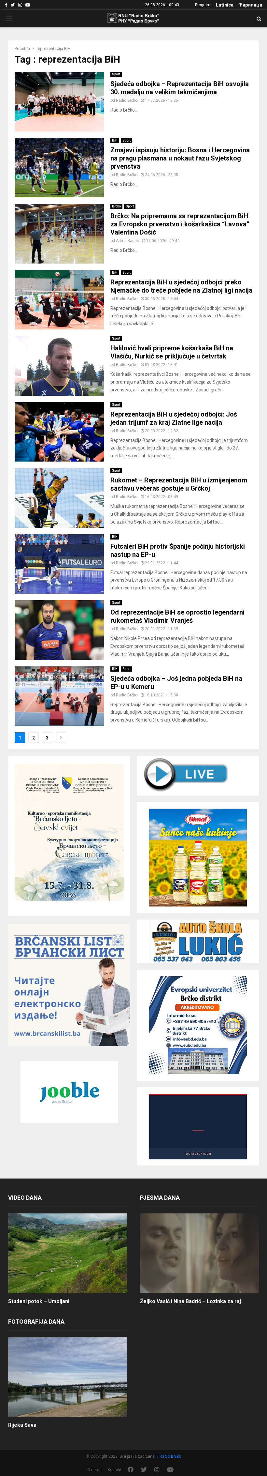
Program (202, 5)
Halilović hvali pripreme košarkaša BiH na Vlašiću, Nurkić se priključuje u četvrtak (171, 352)
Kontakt (114, 1470)
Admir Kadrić (127, 240)
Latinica (224, 5)
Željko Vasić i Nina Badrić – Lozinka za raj (190, 1301)
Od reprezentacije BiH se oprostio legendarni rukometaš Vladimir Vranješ (177, 616)
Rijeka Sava (22, 1425)
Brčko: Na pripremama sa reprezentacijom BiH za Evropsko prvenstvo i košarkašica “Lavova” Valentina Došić (179, 224)
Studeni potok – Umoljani (38, 1301)
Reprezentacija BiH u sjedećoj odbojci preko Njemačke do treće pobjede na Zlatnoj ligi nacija (181, 286)
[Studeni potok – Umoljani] (67, 1253)
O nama (94, 1470)
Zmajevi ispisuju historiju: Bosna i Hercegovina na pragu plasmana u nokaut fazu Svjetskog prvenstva (180, 158)
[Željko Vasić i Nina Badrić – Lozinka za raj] (199, 1253)
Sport (116, 74)
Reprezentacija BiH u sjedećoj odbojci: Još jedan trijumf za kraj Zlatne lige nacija (173, 418)
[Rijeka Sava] (67, 1377)
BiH (115, 140)
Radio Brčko (126, 100)
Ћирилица (250, 5)
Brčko (116, 206)
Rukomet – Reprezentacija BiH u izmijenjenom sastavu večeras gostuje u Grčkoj (178, 484)
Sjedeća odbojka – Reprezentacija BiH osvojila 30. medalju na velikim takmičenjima (179, 88)
